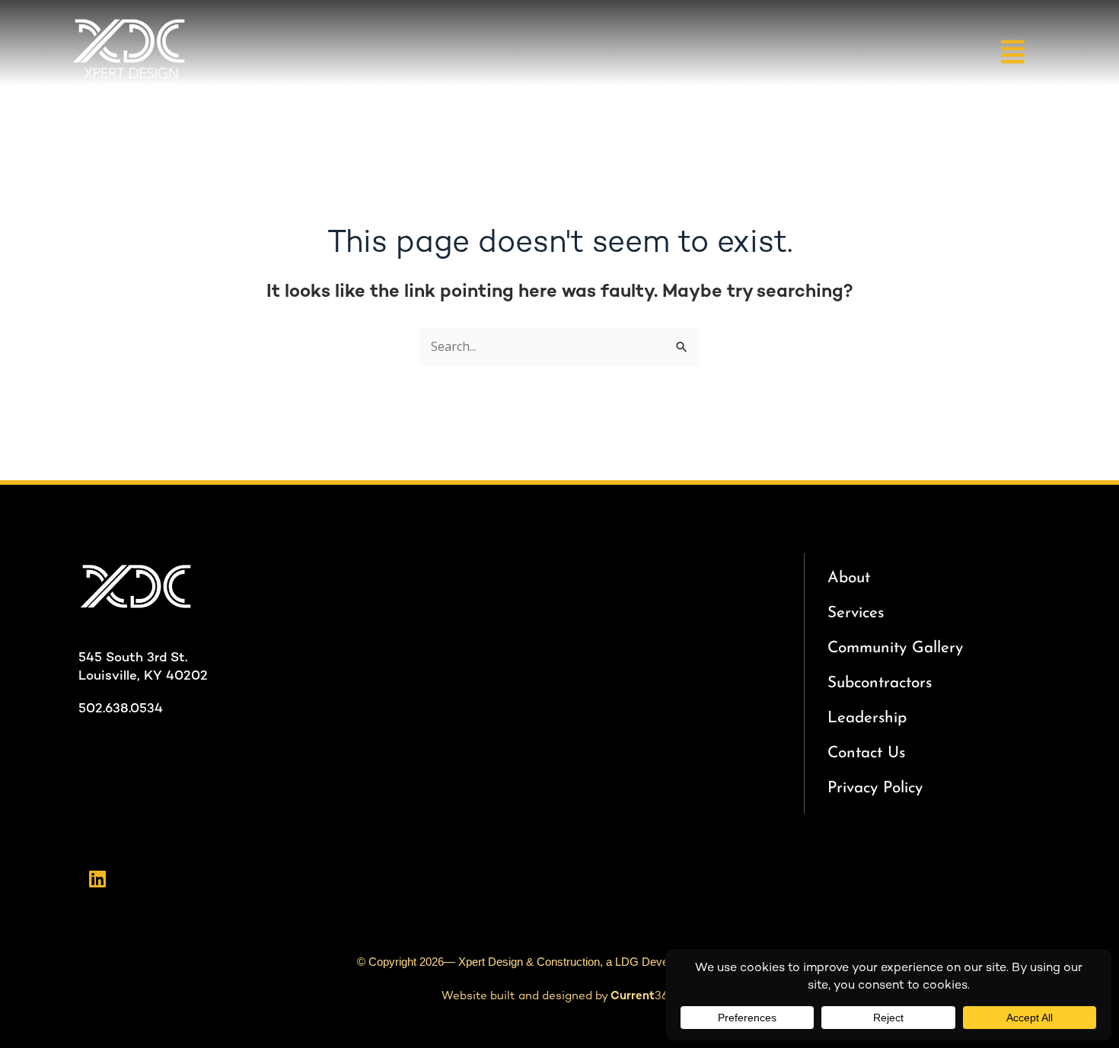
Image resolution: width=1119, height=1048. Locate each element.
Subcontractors (879, 683)
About (848, 578)
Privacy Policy (875, 788)
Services (855, 613)
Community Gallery (895, 648)
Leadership (867, 718)
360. (644, 996)
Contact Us (866, 753)
